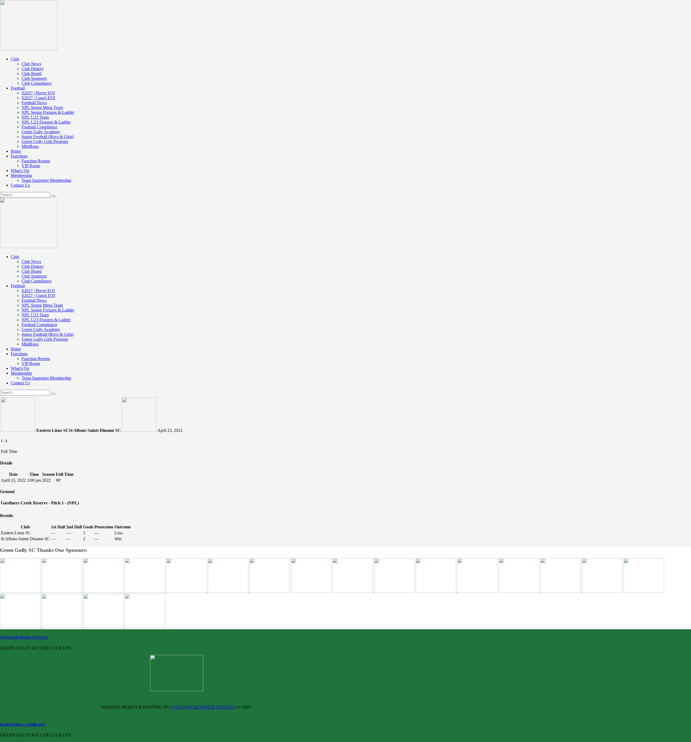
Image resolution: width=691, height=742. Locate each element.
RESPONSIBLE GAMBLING (22, 725)
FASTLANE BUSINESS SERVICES (203, 707)
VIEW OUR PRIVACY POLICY (24, 637)
